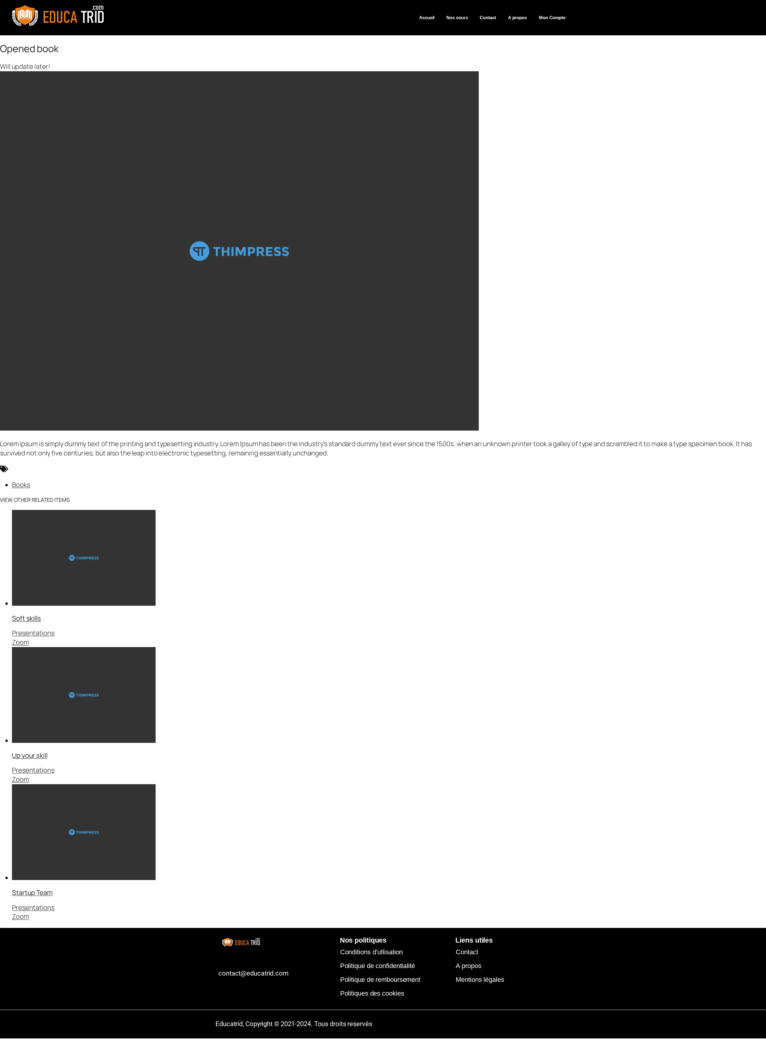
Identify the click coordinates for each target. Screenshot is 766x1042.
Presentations (33, 632)
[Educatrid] (62, 27)
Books (21, 484)
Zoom (20, 642)
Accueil (426, 17)
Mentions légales (480, 979)
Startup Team (32, 892)
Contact (488, 17)
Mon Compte (552, 17)
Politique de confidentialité (377, 966)
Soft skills (26, 618)
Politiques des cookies (372, 993)
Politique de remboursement (380, 979)
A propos (517, 17)
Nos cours (457, 17)
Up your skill (30, 755)
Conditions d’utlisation (371, 952)
